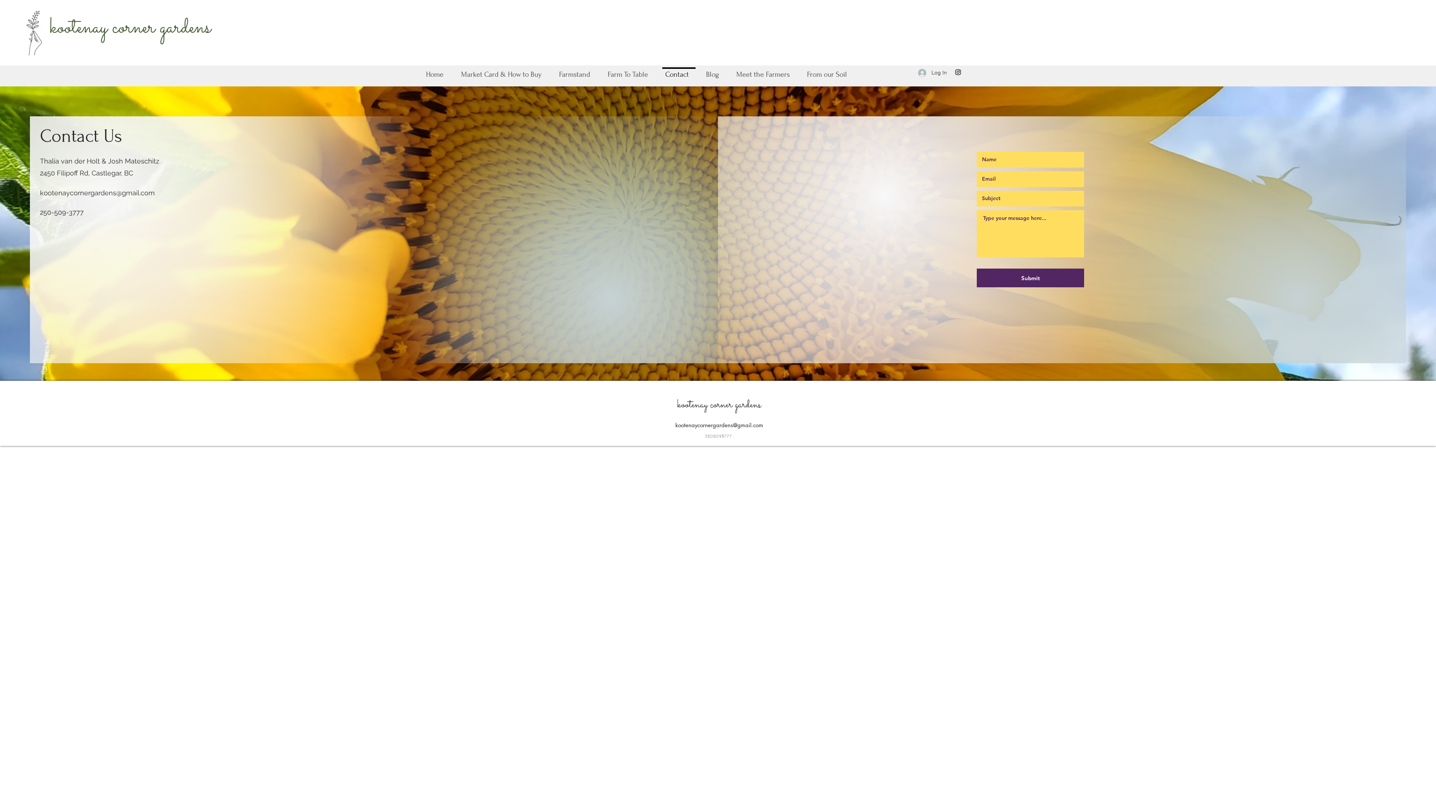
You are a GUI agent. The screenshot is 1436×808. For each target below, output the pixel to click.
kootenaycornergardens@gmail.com (97, 193)
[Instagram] (958, 72)
